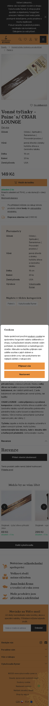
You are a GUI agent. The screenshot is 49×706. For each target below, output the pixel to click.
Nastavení (24, 374)
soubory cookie (35, 336)
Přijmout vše (24, 366)
